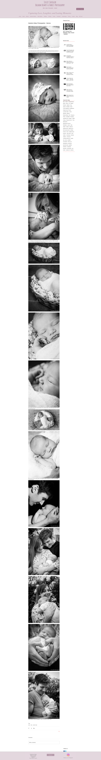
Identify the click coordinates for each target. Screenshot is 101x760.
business (64, 133)
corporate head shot (66, 138)
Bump (67, 103)
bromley (64, 131)
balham (64, 126)
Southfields (68, 116)
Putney (64, 116)
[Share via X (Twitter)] (31, 728)
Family (71, 106)
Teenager (70, 118)
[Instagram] (68, 755)
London (70, 111)
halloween (64, 146)
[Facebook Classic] (64, 751)
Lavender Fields (65, 111)
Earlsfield (67, 106)
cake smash (69, 133)
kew (72, 148)
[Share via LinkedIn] (33, 728)
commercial (68, 136)
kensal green (69, 148)
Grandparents (71, 108)
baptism (67, 126)
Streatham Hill (65, 118)
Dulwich (64, 106)
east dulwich (65, 141)
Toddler (73, 118)
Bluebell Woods (71, 101)
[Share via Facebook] (28, 728)
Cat (69, 103)
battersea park (65, 128)
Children (71, 103)
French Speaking (66, 108)
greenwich (70, 143)
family (69, 141)
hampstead (69, 146)
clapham (64, 136)
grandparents (65, 143)
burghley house (71, 131)
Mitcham (68, 113)
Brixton (64, 103)
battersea (71, 126)
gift (70, 141)
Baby (64, 101)
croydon (71, 138)
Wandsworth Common (66, 123)
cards (72, 133)
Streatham (72, 116)
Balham (66, 101)
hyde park (64, 148)
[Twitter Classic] (65, 751)
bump (67, 131)
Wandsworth (65, 121)
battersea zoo (71, 128)
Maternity (64, 113)
